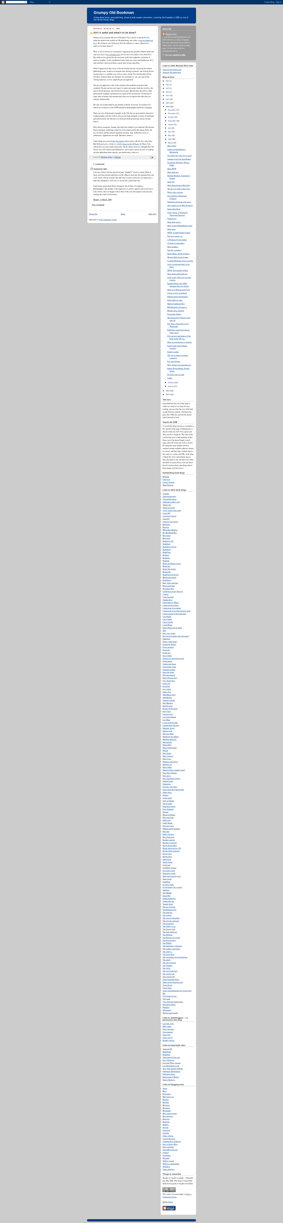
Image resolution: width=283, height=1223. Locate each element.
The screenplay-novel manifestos (175, 957)
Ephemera (166, 639)
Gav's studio (167, 655)
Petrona (165, 812)
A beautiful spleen (169, 499)
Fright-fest (167, 653)
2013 (168, 95)
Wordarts (166, 1007)
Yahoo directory (169, 1169)
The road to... (167, 951)
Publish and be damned (171, 828)
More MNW (171, 168)
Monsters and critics (170, 761)
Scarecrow (167, 865)
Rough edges (167, 856)
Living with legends (170, 722)
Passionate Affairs (174, 314)
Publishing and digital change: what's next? (178, 331)
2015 (168, 88)
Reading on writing (170, 842)
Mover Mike (167, 767)
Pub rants (166, 831)
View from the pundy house (173, 1002)
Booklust (166, 555)
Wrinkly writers (168, 1040)
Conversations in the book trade (174, 613)
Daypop (165, 1127)
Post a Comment (98, 204)
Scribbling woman (169, 868)
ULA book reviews (170, 996)
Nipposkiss (167, 784)
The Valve (166, 968)
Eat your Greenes (173, 361)
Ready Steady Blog (170, 845)
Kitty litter (167, 711)
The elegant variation (171, 921)
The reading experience (171, 949)
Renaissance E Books (171, 1077)
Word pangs (167, 1010)
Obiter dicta (167, 792)
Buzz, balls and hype (170, 583)
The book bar (167, 912)
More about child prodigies (177, 274)
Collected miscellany (171, 605)
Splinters (166, 890)
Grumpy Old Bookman (114, 12)
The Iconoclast (168, 923)
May (170, 135)
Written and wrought (170, 1013)
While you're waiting (175, 192)
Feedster (166, 1133)
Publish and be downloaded (177, 296)
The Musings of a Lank (171, 937)
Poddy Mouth (167, 823)
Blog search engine (170, 1113)
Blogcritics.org (168, 1097)
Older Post (152, 214)
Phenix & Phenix (169, 815)
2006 (168, 106)
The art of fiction (169, 907)
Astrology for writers (170, 521)
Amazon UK (167, 1049)
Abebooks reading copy (171, 502)
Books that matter (169, 569)
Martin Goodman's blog (176, 303)
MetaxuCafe (167, 742)
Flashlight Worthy (169, 644)
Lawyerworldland (169, 717)
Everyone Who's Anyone (172, 1063)
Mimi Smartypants (170, 747)
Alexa (165, 1088)
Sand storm (167, 859)
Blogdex (166, 1099)
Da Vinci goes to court (175, 374)
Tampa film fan (168, 901)
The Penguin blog (169, 940)
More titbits (171, 146)
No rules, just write (170, 787)
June (170, 131)
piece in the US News (131, 144)
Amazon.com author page (172, 69)
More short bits (173, 172)
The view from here (170, 971)
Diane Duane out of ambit (172, 627)
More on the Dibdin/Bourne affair (179, 225)
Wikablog (166, 1166)
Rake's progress (168, 834)
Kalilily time (168, 706)
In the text (166, 683)
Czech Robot (167, 625)
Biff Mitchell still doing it (177, 307)
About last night (169, 507)
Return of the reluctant (171, 851)
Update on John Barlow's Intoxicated (176, 150)
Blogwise (166, 1119)
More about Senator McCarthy (178, 185)
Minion (165, 750)
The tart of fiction (169, 962)
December (172, 110)
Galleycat (166, 479)
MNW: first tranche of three (177, 270)
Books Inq (166, 566)
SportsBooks (167, 893)
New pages (167, 775)
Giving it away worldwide (177, 293)
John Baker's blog (169, 694)
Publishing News (169, 1074)
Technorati (167, 1155)
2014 (168, 92)
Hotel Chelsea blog (170, 678)
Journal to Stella (169, 700)
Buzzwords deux (169, 586)
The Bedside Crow (169, 909)
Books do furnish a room (172, 563)
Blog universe (168, 1116)
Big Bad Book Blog (170, 532)
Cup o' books (167, 619)
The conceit (167, 915)
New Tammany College (171, 778)
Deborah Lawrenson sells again (179, 202)
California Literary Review (173, 591)
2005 (168, 391)
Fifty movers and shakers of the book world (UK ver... (179, 337)
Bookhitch (166, 1054)
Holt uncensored (169, 675)
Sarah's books (168, 862)
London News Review (171, 725)
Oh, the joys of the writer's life (178, 189)
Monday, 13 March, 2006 (102, 199)
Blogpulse (166, 1108)
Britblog (166, 1124)
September (172, 121)
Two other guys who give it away (179, 155)
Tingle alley (167, 988)
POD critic (167, 820)
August (171, 124)
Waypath (166, 1158)
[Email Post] (151, 157)
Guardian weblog (169, 669)
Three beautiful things (171, 979)
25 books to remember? (176, 243)
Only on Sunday (168, 801)
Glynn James (167, 661)
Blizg (165, 1091)
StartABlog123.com (170, 1149)
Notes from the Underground (173, 789)
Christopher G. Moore (171, 602)
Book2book (167, 1052)
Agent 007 (166, 513)
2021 (168, 84)
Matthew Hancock (169, 739)
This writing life (169, 976)
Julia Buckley (168, 703)
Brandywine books (169, 577)
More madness (172, 247)
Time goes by (168, 1037)
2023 (168, 81)
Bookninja (166, 558)
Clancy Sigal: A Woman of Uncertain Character (177, 213)
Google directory (169, 1138)
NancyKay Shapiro (170, 773)
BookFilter (167, 552)
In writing (166, 686)
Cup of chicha (168, 622)
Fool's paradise (168, 647)
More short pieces (174, 222)
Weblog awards (168, 1161)
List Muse (166, 720)
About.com (167, 505)
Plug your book (168, 817)
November (172, 113)
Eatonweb (166, 1130)
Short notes (171, 229)
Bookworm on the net (170, 574)
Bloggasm (166, 538)
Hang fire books (168, 672)
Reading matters (169, 840)
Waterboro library (169, 1004)
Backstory (166, 524)
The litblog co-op (169, 926)
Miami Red (167, 745)
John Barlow (167, 697)
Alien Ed (166, 519)
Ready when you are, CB (172, 848)
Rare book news (168, 837)
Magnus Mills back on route (177, 257)
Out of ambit (167, 803)
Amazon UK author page (172, 72)
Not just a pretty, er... (175, 236)
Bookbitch (166, 544)
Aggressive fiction (169, 516)
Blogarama (167, 1094)
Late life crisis (168, 1023)
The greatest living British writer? (180, 205)
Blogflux (166, 1102)
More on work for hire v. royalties (179, 342)
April (170, 139)
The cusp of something (171, 918)
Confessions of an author (172, 608)
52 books (166, 493)
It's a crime (167, 689)
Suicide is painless (174, 250)
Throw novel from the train (173, 982)
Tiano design (167, 985)
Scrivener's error (169, 870)
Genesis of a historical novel (173, 658)
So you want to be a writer (172, 887)
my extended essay (113, 54)
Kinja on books (168, 1147)
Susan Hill (167, 895)
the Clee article (118, 141)
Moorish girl (167, 764)
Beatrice (166, 527)
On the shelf (167, 798)
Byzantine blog (168, 588)
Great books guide (169, 667)
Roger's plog (167, 854)
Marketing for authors (171, 736)
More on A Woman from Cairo (178, 289)
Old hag (165, 795)
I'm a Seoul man (169, 680)
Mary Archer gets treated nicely (179, 365)
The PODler (167, 943)
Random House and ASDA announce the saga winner (178, 284)
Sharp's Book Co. (169, 1080)
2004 (168, 394)
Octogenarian (168, 1032)
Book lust (166, 1122)
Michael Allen (171, 34)
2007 (168, 103)
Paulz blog (167, 1035)
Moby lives (167, 759)
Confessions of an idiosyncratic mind (176, 611)
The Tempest (167, 965)
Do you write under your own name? (176, 636)
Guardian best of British (172, 1141)
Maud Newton (168, 485)
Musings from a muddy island (174, 770)
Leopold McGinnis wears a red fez (180, 261)
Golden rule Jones (169, 664)
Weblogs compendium (171, 1164)
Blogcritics (167, 535)
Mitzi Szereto (168, 756)
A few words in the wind (172, 510)
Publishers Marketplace (171, 1071)
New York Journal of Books (173, 1068)
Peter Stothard (168, 809)
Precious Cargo (168, 826)
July (169, 128)
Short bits (171, 182)
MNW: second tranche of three (178, 232)
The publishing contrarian (172, 946)
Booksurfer (167, 572)
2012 (168, 99)
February (171, 382)
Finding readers (173, 352)
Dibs (164, 630)
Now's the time (168, 1029)
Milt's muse (167, 1026)
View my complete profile (175, 54)
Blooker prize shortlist (175, 310)
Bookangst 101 (168, 541)
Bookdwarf (167, 549)
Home (123, 214)
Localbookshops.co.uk (171, 1066)
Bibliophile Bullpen (170, 530)
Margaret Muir (168, 734)
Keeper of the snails (170, 708)
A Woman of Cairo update (177, 239)
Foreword (166, 650)
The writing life (169, 974)
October (171, 117)
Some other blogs (173, 209)
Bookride (166, 560)
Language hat (168, 714)
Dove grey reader (169, 633)
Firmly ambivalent (170, 641)
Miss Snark (167, 753)
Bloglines (166, 1105)
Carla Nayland (168, 597)
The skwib (166, 960)
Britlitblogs (167, 580)
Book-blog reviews (169, 546)
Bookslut (166, 476)
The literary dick (169, 929)
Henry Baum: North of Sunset (178, 253)
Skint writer (167, 879)
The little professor (170, 932)
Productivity (172, 218)
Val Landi (166, 999)
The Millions (167, 935)
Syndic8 (166, 1152)
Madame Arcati (169, 728)
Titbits (169, 378)
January (171, 386)
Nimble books (168, 781)
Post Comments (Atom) (108, 219)
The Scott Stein (168, 954)
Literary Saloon (168, 482)
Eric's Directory (169, 1060)
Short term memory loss (172, 876)
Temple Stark (168, 904)
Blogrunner (167, 1110)
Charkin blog (167, 600)
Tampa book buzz (169, 898)
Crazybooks (167, 616)
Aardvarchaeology (169, 496)
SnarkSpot (166, 882)
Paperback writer (169, 806)
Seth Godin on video (174, 300)
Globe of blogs (168, 1136)
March (170, 142)
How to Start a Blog (170, 1144)
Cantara (165, 594)
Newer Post (93, 214)
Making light (167, 731)
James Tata (167, 692)
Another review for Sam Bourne (179, 159)
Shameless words (169, 873)
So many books (168, 884)
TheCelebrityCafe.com (171, 1057)
